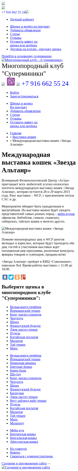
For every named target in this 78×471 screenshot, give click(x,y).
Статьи (15, 34)
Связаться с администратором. (31, 456)
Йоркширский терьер (25, 310)
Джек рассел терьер (24, 329)
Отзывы (15, 38)
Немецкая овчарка (23, 363)
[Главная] (39, 60)
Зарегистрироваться (24, 96)
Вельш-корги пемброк (25, 307)
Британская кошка (23, 434)
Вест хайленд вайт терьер (28, 400)
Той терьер (17, 344)
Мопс (14, 348)
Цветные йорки (21, 367)
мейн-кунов (66, 214)
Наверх (15, 452)
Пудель (15, 333)
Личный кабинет (22, 19)
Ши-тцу (15, 374)
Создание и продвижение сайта (24, 463)
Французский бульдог (25, 326)
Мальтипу (17, 423)
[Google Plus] (23, 277)
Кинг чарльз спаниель (25, 314)
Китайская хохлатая (24, 337)
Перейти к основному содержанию (27, 56)
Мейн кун (17, 430)
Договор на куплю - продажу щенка (35, 49)
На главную (18, 449)
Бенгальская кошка (23, 438)
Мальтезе (16, 341)
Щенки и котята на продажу (30, 26)
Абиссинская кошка (24, 441)
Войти (14, 92)
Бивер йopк (18, 370)
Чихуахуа (16, 318)
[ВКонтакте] (4, 277)
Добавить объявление (25, 30)
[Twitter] (11, 277)
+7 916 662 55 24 (45, 83)
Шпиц (14, 322)
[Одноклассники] (17, 277)
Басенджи (17, 393)
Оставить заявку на (23, 43)
